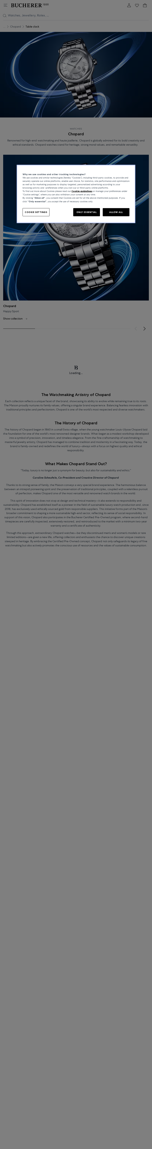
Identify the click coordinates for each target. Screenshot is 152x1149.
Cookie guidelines (81, 191)
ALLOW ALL (116, 212)
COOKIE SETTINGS (36, 212)
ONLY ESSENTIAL (86, 212)
